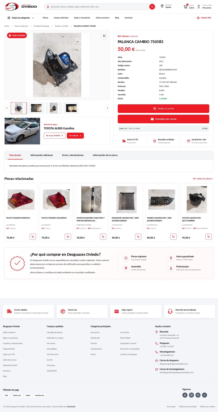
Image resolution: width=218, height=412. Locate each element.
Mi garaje (51, 365)
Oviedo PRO (52, 371)
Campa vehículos (61, 17)
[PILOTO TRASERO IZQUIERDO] (56, 199)
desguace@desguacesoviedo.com (174, 364)
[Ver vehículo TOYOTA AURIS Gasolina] (22, 131)
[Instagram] (191, 395)
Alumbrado (95, 338)
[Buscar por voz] (48, 6)
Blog (117, 17)
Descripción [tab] (15, 155)
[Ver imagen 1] (19, 108)
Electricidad (125, 338)
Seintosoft (71, 406)
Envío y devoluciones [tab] (72, 155)
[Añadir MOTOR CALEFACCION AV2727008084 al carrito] (208, 236)
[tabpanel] (109, 166)
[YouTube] (198, 395)
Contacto (129, 17)
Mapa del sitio (9, 349)
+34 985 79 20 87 (167, 346)
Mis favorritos (52, 354)
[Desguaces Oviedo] (21, 6)
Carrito (50, 360)
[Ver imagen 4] (71, 108)
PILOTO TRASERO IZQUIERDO (54, 217)
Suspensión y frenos (128, 343)
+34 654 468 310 (167, 355)
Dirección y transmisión (130, 349)
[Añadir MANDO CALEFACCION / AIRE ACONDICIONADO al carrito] (173, 236)
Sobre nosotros (102, 17)
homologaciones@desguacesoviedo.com (176, 372)
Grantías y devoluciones (13, 343)
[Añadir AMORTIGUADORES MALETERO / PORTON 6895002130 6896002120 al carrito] (103, 236)
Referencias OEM (10, 365)
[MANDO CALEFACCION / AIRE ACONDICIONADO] (162, 199)
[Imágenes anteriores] (6, 108)
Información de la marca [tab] (105, 155)
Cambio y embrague (128, 354)
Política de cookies (207, 406)
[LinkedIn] (204, 395)
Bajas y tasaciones (82, 17)
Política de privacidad (187, 406)
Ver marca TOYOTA (53, 136)
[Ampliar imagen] (104, 36)
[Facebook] (184, 395)
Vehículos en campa (55, 338)
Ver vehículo (73, 136)
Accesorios (95, 332)
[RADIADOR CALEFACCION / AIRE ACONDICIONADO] (126, 199)
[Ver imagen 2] (36, 108)
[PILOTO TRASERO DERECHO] (21, 199)
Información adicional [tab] (42, 155)
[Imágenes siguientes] (107, 108)
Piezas (45, 17)
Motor (93, 354)
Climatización (96, 349)
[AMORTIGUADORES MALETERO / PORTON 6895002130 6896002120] (91, 199)
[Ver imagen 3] (54, 108)
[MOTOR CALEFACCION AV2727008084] (197, 199)
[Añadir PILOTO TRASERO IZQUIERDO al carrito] (68, 236)
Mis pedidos (52, 349)
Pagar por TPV (9, 354)
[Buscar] (152, 6)
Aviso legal (171, 406)
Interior (94, 343)
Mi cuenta (51, 343)
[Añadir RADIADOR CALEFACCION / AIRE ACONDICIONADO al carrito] (138, 236)
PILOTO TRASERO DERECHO (18, 217)
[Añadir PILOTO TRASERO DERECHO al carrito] (33, 236)
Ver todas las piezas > (203, 178)
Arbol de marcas (9, 360)
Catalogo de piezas (54, 332)
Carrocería (124, 332)
